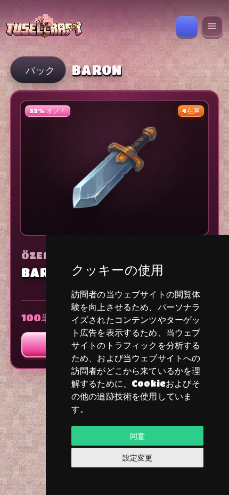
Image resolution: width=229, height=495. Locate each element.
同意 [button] (137, 435)
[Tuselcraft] (87, 26)
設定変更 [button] (137, 457)
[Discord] (187, 26)
